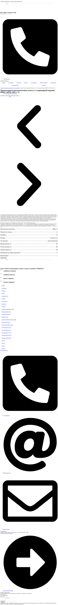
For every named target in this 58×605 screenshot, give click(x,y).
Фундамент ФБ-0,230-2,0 (6, 338)
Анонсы (3, 293)
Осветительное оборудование (7, 324)
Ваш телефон (3, 595)
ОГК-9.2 (3, 345)
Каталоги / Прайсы (43, 82)
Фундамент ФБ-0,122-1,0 (6, 327)
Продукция (19, 82)
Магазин (26, 82)
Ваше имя (2, 594)
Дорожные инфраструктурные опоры (9, 319)
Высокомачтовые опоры (6, 311)
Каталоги (3, 298)
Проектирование (15, 85)
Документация (34, 82)
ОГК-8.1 (3, 343)
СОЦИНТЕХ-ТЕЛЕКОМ (9, 271)
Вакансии (3, 290)
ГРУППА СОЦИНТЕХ (9, 282)
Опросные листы (5, 296)
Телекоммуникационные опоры (8, 309)
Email (1, 596)
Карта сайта (4, 303)
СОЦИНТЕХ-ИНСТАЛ (9, 274)
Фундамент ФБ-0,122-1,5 (6, 330)
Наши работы (53, 82)
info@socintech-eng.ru (4, 80)
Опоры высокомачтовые (9, 88)
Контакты (44, 85)
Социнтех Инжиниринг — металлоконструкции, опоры (11, 1)
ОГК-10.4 (3, 348)
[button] (29, 127)
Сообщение (2, 600)
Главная (3, 82)
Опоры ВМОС (17, 88)
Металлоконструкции (6, 322)
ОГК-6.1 (3, 340)
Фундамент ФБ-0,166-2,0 (6, 335)
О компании (10, 82)
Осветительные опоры (6, 314)
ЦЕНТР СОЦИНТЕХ (8, 278)
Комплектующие (5, 317)
